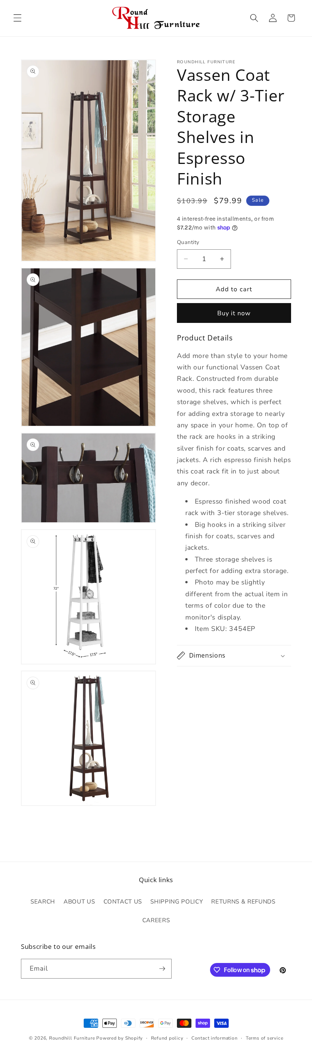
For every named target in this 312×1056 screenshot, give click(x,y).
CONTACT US (122, 901)
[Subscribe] (162, 969)
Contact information (214, 1038)
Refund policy (167, 1038)
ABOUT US (79, 901)
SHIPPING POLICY (176, 901)
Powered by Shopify (119, 1038)
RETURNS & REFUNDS (243, 901)
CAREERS (156, 920)
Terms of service (264, 1038)
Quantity (188, 242)
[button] (17, 18)
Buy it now (234, 313)
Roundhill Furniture (72, 1038)
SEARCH (42, 901)
